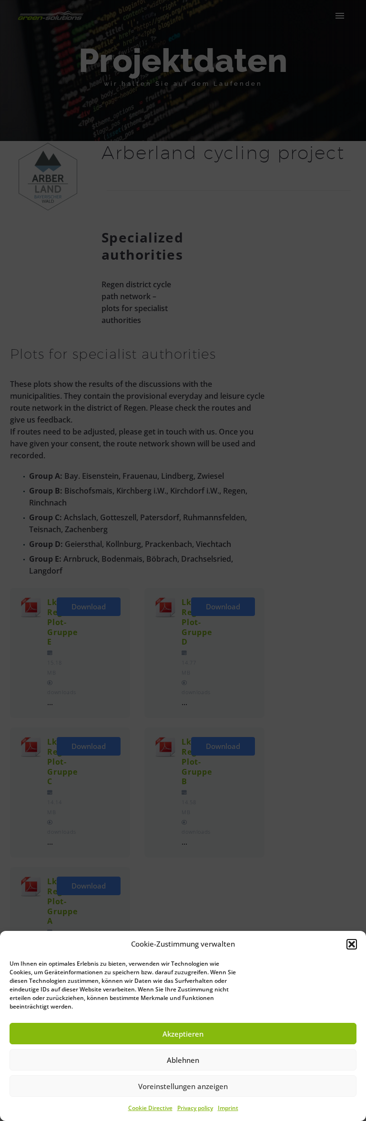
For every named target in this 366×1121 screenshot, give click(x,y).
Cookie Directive (150, 1108)
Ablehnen (183, 1060)
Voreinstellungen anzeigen (183, 1086)
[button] (351, 944)
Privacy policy (195, 1108)
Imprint (228, 1108)
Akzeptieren (183, 1034)
